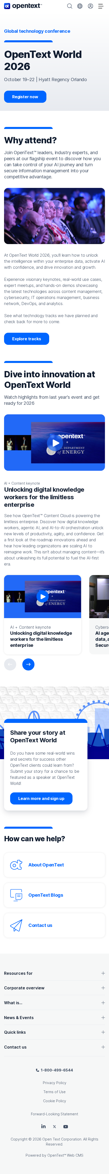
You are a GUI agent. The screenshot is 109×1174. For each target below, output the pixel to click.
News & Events (19, 1017)
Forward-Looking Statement (54, 1114)
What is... (13, 1002)
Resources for (18, 973)
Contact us (40, 925)
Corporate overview (24, 987)
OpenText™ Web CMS (65, 1155)
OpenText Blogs (45, 895)
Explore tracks (26, 338)
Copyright (19, 1139)
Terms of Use (54, 1092)
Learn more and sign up (41, 798)
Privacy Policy (54, 1083)
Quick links (15, 1032)
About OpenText (46, 864)
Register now (25, 96)
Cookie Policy (54, 1101)
